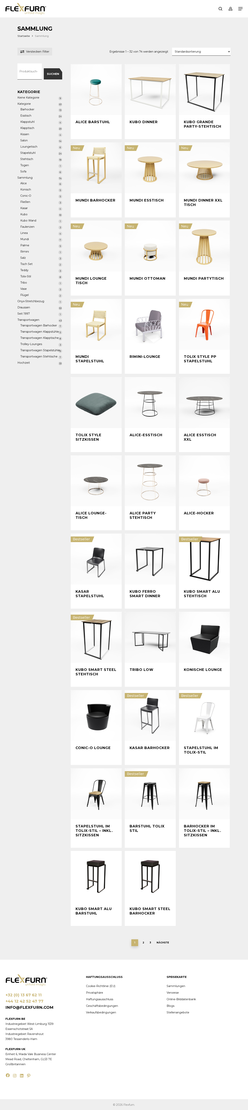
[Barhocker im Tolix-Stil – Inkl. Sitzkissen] (204, 793)
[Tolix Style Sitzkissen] (96, 402)
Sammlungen (176, 986)
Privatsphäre (94, 992)
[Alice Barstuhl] (96, 89)
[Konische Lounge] (204, 637)
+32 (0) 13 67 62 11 (23, 995)
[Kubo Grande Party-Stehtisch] (204, 89)
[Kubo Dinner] (150, 89)
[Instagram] (14, 1075)
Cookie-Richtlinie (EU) (100, 986)
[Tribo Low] (150, 637)
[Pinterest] (28, 1075)
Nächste (163, 942)
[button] (240, 9)
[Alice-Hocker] (204, 480)
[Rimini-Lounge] (150, 324)
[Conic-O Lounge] (96, 715)
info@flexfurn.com (29, 1007)
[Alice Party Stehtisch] (150, 480)
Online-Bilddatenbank (181, 999)
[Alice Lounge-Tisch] (96, 480)
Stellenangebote (178, 1012)
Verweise (173, 992)
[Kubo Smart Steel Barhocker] (150, 876)
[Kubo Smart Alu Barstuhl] (96, 876)
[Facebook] (7, 1075)
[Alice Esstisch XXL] (204, 402)
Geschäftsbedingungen (102, 1006)
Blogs (170, 1006)
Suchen (53, 74)
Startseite (23, 36)
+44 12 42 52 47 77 (24, 1001)
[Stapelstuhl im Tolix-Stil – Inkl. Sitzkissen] (96, 793)
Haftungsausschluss (99, 999)
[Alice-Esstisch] (150, 402)
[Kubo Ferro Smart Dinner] (150, 559)
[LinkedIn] (21, 1075)
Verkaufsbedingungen (101, 1012)
